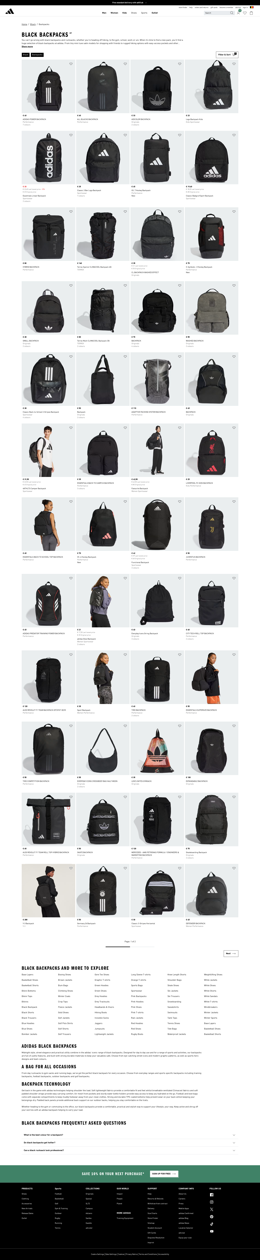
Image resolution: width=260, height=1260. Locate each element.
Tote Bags (172, 1029)
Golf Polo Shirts (65, 1023)
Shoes (134, 13)
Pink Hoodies (137, 1002)
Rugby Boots (137, 1034)
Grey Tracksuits (102, 1002)
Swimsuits (172, 1013)
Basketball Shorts (30, 985)
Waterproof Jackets (177, 1034)
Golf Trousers (64, 1034)
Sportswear (136, 991)
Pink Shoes (136, 1007)
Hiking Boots (101, 1013)
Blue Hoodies (28, 1023)
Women (114, 13)
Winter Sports (210, 1018)
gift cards (214, 7)
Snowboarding (174, 1002)
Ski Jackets (173, 991)
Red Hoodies (137, 1023)
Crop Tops (63, 1002)
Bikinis (25, 1002)
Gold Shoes (63, 1013)
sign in (245, 7)
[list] (118, 55)
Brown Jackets (65, 980)
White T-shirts (211, 1002)
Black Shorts (28, 1013)
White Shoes (210, 985)
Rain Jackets (137, 1018)
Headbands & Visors (104, 1007)
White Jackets (210, 980)
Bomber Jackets (29, 1034)
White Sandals (211, 996)
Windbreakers (210, 1007)
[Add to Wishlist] (71, 64)
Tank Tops (172, 1018)
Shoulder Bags (175, 980)
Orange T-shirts (138, 980)
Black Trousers (29, 1018)
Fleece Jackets (65, 1007)
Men (104, 13)
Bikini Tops (27, 996)
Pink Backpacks (139, 996)
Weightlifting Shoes (213, 975)
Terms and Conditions (148, 1254)
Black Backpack (29, 1007)
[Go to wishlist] (245, 13)
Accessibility (163, 1254)
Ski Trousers (174, 996)
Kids (124, 13)
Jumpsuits (100, 1029)
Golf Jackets (64, 1018)
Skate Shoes (173, 985)
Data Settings (111, 1254)
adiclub (238, 7)
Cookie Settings (97, 1254)
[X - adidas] (223, 1209)
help (191, 7)
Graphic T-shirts (102, 980)
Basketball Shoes (30, 980)
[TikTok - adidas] (223, 1224)
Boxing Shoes (64, 975)
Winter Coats (64, 996)
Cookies (121, 1254)
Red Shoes (136, 1029)
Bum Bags (63, 985)
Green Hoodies (101, 985)
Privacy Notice (132, 1254)
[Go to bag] (251, 13)
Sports (144, 13)
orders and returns (201, 7)
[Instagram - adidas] (223, 1202)
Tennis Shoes (174, 1023)
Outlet (155, 13)
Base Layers (27, 975)
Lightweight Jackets (104, 1034)
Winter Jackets (211, 1013)
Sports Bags (137, 985)
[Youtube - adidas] (223, 1231)
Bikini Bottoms (29, 991)
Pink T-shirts (137, 1013)
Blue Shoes (27, 1029)
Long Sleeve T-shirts (141, 975)
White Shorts (210, 991)
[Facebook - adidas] (223, 1195)
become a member (226, 7)
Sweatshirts (173, 1007)
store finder (183, 7)
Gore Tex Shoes (102, 975)
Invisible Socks (102, 1018)
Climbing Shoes (65, 991)
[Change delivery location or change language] (252, 7)
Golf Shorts (63, 1029)
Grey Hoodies (101, 996)
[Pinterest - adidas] (223, 1217)
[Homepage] (9, 11)
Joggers (98, 1023)
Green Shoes (101, 991)
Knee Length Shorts (177, 975)
